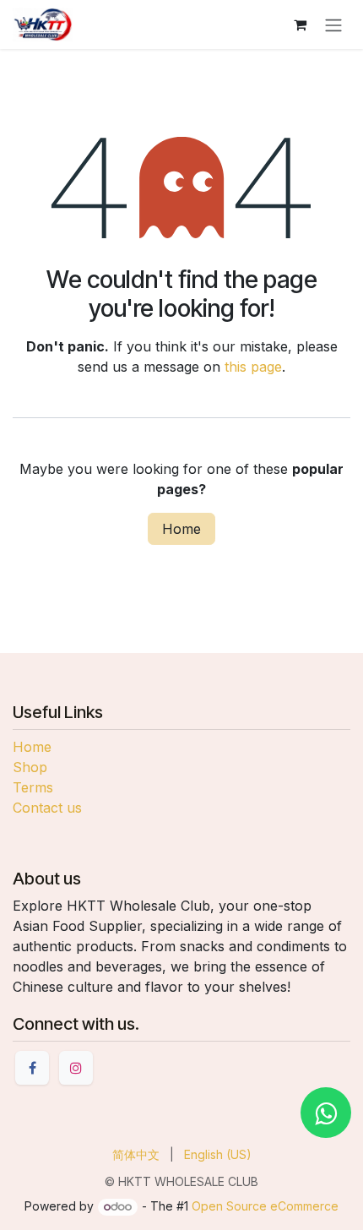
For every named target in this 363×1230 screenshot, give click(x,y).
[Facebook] (32, 1068)
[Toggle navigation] (333, 24)
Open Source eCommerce (265, 1206)
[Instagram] (76, 1068)
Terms (33, 787)
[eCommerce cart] (300, 24)
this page (253, 366)
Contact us (47, 807)
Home (181, 528)
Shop (30, 767)
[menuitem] (136, 1154)
